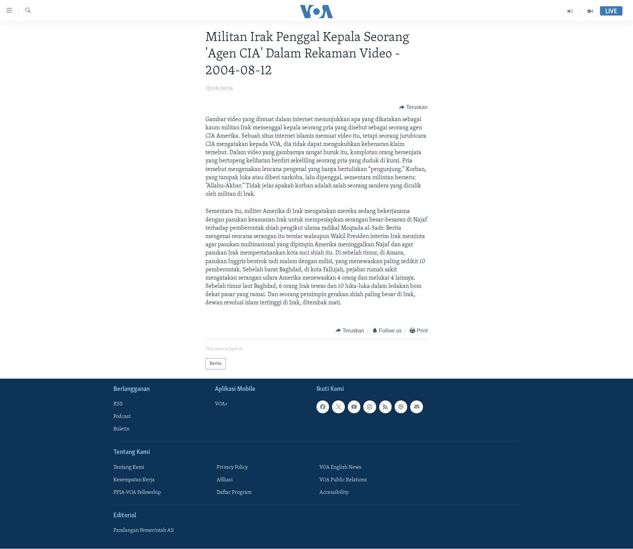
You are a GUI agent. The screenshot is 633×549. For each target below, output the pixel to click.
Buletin (121, 429)
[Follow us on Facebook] (322, 406)
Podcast (122, 417)
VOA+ (221, 404)
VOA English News (340, 467)
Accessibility (333, 492)
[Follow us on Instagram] (369, 406)
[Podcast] (401, 406)
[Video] (590, 11)
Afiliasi (225, 480)
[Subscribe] (416, 406)
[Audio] (570, 11)
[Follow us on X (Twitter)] (338, 406)
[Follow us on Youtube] (354, 406)
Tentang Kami (128, 467)
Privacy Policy (232, 467)
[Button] (413, 107)
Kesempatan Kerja (134, 480)
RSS (118, 404)
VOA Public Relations (343, 480)
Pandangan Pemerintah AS (143, 530)
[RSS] (385, 406)
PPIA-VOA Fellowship (137, 492)
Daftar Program (234, 492)
